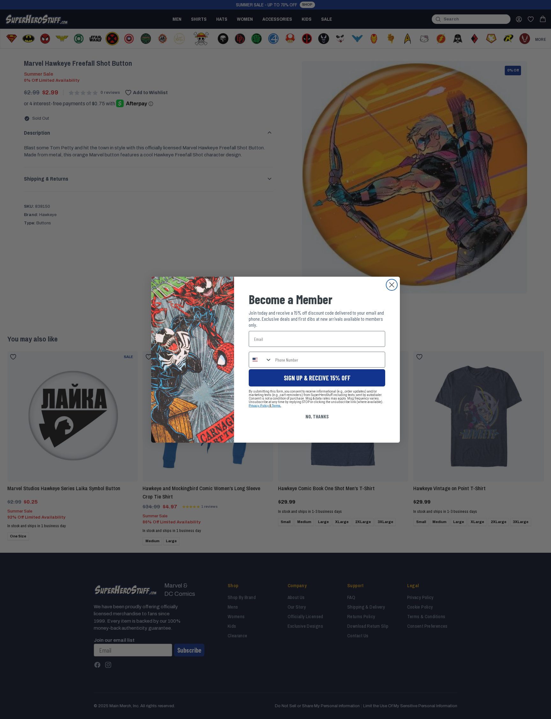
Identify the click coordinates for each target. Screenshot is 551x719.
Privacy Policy (259, 405)
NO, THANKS (317, 416)
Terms (276, 405)
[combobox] (260, 359)
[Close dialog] (391, 284)
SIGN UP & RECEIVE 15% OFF (317, 378)
